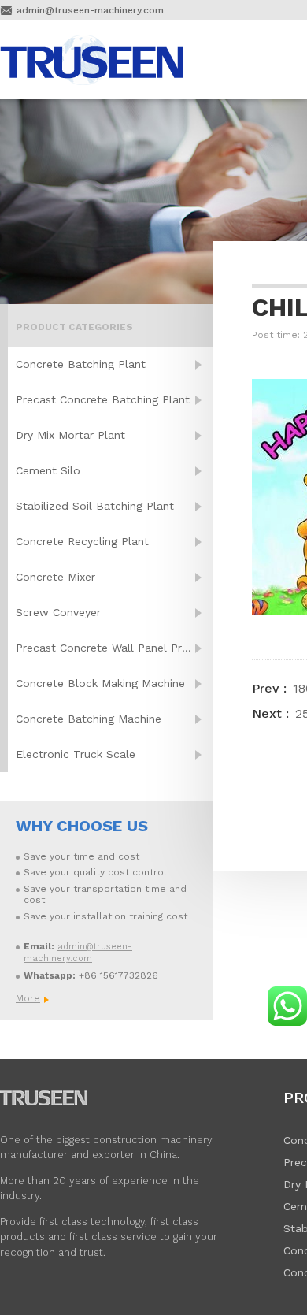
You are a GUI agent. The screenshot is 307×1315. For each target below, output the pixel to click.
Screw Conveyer (58, 612)
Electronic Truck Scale (75, 754)
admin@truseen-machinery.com (90, 10)
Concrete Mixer (55, 576)
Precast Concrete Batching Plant (103, 399)
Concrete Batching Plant (81, 364)
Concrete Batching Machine (88, 718)
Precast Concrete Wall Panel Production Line (114, 647)
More (27, 998)
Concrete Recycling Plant (82, 541)
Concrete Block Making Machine (100, 683)
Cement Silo (48, 470)
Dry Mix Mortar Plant (70, 435)
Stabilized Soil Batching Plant (95, 506)
